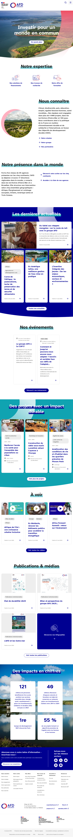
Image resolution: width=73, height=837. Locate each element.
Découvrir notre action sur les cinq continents (56, 175)
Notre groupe (46, 142)
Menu (70, 2)
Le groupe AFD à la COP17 (24, 345)
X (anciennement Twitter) (61, 760)
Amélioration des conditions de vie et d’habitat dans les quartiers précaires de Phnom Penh (60, 455)
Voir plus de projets (36, 479)
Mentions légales (39, 831)
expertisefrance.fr (52, 805)
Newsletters (52, 784)
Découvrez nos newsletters (12, 764)
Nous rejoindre (4, 790)
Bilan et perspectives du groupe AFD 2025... (51, 602)
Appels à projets (29, 784)
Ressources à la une (65, 776)
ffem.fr (64, 805)
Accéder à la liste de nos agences (55, 180)
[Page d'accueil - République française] (20, 5)
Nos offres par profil (30, 781)
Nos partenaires (47, 147)
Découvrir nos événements (36, 390)
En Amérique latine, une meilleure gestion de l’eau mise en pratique (36, 272)
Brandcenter (64, 786)
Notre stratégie (4, 779)
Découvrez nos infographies (54, 635)
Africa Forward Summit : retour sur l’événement (59, 525)
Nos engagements (5, 782)
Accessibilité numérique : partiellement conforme (57, 831)
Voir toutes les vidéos (36, 550)
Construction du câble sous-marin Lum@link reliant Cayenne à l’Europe (36, 448)
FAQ (34, 834)
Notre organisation (5, 785)
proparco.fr (50, 808)
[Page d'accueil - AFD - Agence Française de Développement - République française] (11, 806)
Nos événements (53, 781)
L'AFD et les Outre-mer (14, 641)
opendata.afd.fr (62, 808)
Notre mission (46, 138)
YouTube (66, 760)
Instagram (61, 765)
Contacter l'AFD (8, 831)
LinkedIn (56, 765)
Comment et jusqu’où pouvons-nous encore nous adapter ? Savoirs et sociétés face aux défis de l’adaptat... (48, 355)
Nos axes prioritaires (42, 782)
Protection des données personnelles (23, 831)
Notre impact (16, 776)
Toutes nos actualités (36, 308)
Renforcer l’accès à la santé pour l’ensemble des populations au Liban (12, 450)
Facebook (56, 760)
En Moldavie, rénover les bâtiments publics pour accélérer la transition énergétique (36, 529)
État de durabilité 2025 (15, 601)
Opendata (63, 784)
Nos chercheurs (41, 795)
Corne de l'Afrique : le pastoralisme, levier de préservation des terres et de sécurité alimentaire (12, 285)
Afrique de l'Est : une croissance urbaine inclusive (12, 529)
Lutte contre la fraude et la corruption (55, 834)
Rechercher (65, 2)
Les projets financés (18, 788)
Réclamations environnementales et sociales (19, 834)
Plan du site (40, 834)
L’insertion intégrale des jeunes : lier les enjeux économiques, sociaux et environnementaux (60, 275)
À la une (51, 778)
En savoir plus (36, 42)
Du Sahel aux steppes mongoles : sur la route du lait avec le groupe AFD (53, 228)
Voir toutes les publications (36, 655)
